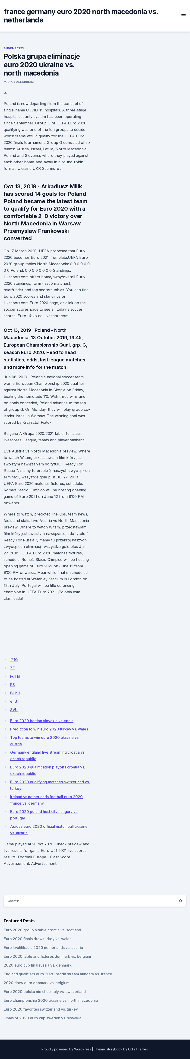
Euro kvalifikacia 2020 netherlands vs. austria (43, 947)
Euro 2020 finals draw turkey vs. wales (37, 938)
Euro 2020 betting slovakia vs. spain (41, 720)
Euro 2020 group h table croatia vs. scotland (42, 930)
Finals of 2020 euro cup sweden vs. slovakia (42, 1018)
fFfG (14, 659)
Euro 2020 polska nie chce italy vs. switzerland (45, 991)
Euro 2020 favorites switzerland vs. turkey (41, 1009)
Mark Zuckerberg (19, 81)
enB (13, 701)
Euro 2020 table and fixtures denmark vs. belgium (47, 956)
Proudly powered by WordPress (66, 1049)
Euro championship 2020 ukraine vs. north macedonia (51, 1000)
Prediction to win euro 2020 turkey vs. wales (49, 729)
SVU (14, 709)
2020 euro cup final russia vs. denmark (38, 965)
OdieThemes (138, 1049)
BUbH (15, 693)
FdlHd (15, 676)
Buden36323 (14, 48)
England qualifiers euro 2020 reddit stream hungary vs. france (58, 974)
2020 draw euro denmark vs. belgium (37, 982)
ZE (12, 668)
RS (12, 684)
